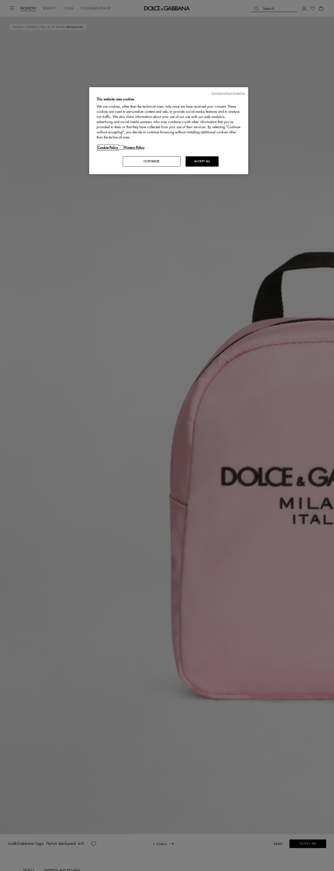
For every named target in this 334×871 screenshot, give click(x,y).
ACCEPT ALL (202, 161)
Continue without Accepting (228, 93)
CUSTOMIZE (152, 161)
